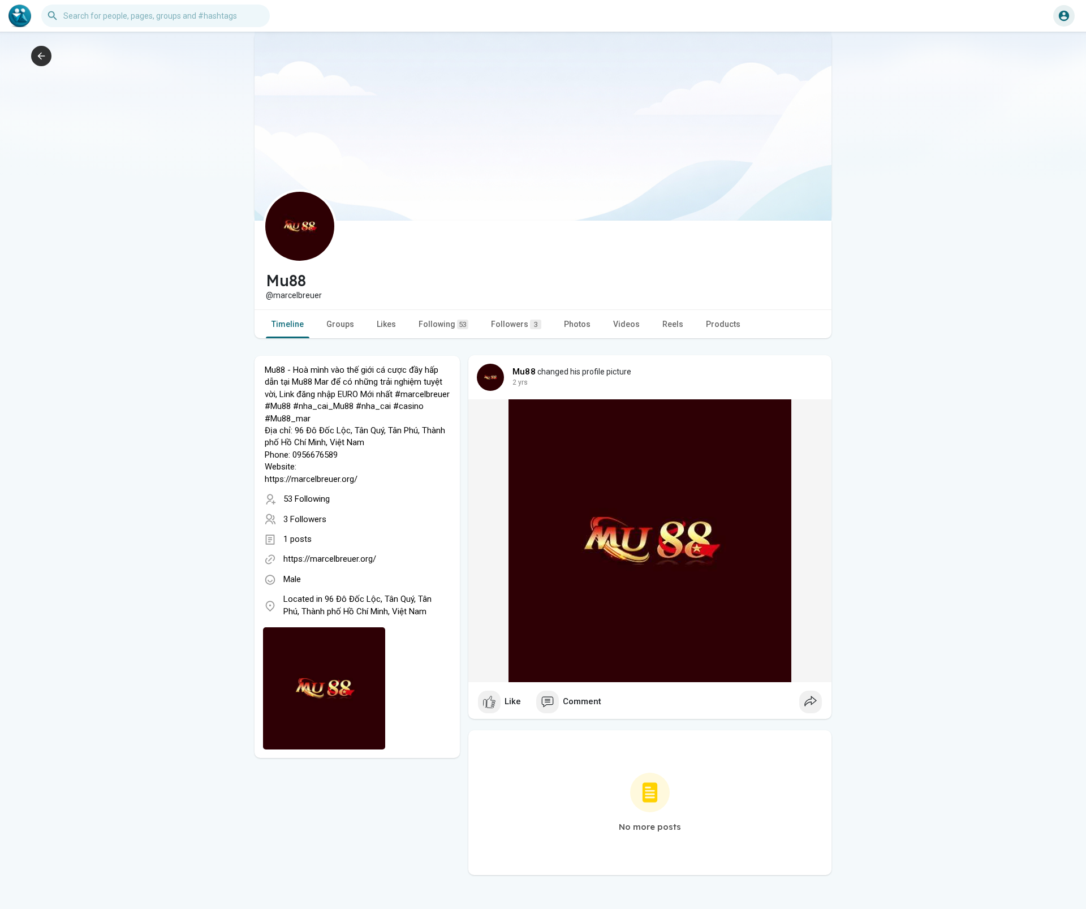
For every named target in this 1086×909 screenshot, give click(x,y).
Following (443, 324)
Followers (514, 324)
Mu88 (524, 372)
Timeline (288, 324)
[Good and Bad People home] (19, 16)
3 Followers (304, 519)
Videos (626, 324)
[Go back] (41, 56)
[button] (1064, 16)
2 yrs (520, 382)
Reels (672, 324)
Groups (340, 324)
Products (723, 324)
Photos (577, 324)
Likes (386, 324)
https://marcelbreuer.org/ (329, 559)
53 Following (306, 499)
